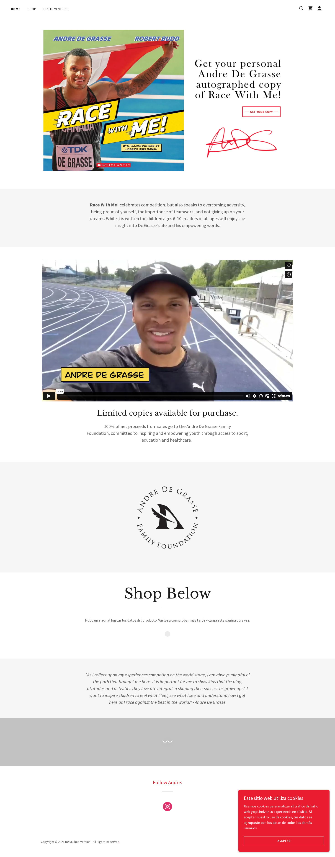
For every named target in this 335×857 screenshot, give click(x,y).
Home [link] (15, 9)
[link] (310, 8)
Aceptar (284, 840)
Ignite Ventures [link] (57, 9)
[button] (319, 8)
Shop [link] (32, 9)
